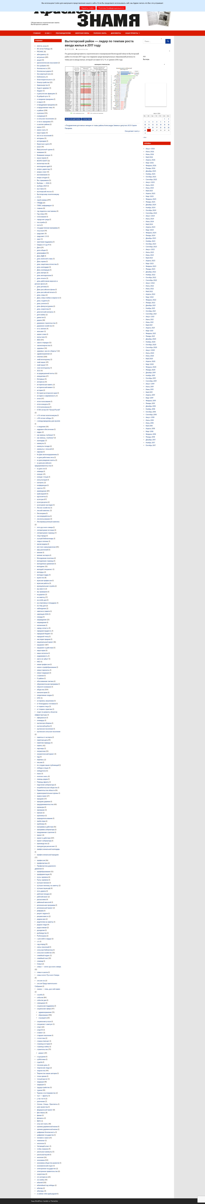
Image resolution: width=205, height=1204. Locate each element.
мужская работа (43, 583)
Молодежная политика (45, 558)
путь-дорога (41, 891)
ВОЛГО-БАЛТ (42, 161)
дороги (39, 320)
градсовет (40, 234)
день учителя (42, 303)
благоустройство (43, 82)
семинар (40, 961)
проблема (40, 824)
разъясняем (41, 899)
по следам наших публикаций (48, 765)
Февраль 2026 (151, 165)
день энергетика (43, 309)
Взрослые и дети (43, 144)
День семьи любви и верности (48, 298)
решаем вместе (42, 916)
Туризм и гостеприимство (46, 1093)
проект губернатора (44, 841)
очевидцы (40, 720)
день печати (41, 278)
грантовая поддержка (45, 242)
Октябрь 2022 (151, 277)
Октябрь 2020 (151, 345)
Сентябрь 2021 (151, 314)
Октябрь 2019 (151, 378)
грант (39, 239)
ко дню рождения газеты (46, 460)
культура (40, 499)
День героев (41, 261)
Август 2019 (150, 384)
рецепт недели (42, 913)
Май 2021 (149, 325)
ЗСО (38, 371)
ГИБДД (39, 203)
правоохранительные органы (47, 793)
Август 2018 (150, 417)
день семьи (41, 295)
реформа (40, 911)
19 (152, 127)
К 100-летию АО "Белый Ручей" (48, 410)
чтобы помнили (42, 1149)
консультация (42, 480)
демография (41, 253)
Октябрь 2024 (151, 210)
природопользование (44, 818)
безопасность (42, 68)
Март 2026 (150, 163)
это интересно (42, 1177)
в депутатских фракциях (46, 94)
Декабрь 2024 (151, 205)
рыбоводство (42, 933)
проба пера (41, 821)
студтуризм (41, 1057)
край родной (41, 494)
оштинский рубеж (43, 726)
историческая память (45, 385)
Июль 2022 (150, 286)
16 (168, 124)
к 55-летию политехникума (47, 415)
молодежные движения (45, 564)
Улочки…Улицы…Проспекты (47, 1104)
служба (39, 995)
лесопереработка (43, 516)
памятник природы (44, 743)
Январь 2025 (150, 202)
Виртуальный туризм (44, 150)
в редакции (41, 116)
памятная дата (42, 740)
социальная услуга (44, 1021)
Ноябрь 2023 (150, 241)
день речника (42, 287)
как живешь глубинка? (45, 435)
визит (39, 147)
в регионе (40, 113)
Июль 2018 (150, 420)
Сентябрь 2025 (151, 179)
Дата (38, 247)
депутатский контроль (45, 312)
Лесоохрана (41, 513)
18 (148, 127)
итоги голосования (43, 401)
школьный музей (43, 1155)
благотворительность (45, 80)
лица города (41, 536)
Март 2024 (150, 230)
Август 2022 (150, 283)
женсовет (40, 331)
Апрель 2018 (150, 428)
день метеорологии (44, 275)
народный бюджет (43, 634)
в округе (40, 102)
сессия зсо (41, 981)
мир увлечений (42, 550)
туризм (39, 1090)
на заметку (41, 597)
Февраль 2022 (151, 300)
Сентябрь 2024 (151, 213)
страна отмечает (43, 1041)
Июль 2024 (150, 219)
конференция (42, 485)
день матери (41, 273)
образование (43, 1015)
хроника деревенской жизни (47, 1127)
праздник (40, 799)
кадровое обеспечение (45, 429)
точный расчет (42, 1079)
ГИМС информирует (44, 205)
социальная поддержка (45, 1006)
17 (145, 127)
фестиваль (41, 1113)
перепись (40, 760)
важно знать (41, 130)
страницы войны (43, 1047)
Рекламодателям (63, 33)
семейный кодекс (43, 955)
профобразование (43, 872)
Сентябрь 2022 (151, 280)
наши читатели (42, 653)
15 (164, 124)
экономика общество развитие (48, 1163)
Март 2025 (150, 196)
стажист (40, 1033)
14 (160, 124)
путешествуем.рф (43, 888)
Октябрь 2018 (151, 412)
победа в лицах (42, 768)
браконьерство (42, 85)
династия (40, 317)
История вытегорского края (47, 393)
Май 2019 (149, 392)
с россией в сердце (44, 939)
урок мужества (42, 1107)
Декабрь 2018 (151, 406)
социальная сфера (44, 1009)
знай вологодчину (43, 359)
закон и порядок (43, 343)
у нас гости (41, 1099)
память (39, 746)
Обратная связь (82, 33)
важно (39, 127)
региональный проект (45, 908)
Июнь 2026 (150, 154)
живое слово (41, 334)
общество (40, 690)
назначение (41, 625)
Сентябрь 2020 (151, 347)
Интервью (40, 379)
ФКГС (39, 1121)
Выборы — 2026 (43, 183)
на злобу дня (42, 600)
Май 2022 (149, 291)
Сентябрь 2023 (151, 247)
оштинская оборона (44, 723)
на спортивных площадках (46, 603)
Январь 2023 (150, 269)
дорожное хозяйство (44, 326)
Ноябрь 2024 (150, 207)
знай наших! (41, 365)
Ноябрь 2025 (150, 174)
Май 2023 (149, 258)
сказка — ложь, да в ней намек (48, 989)
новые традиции (43, 673)
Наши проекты (131, 33)
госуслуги (40, 231)
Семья (39, 964)
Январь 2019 (150, 403)
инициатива (41, 376)
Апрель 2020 (150, 361)
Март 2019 (149, 398)
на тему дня (41, 606)
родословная (42, 928)
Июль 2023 (150, 252)
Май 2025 (149, 191)
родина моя (41, 919)
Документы (116, 33)
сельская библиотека (45, 950)
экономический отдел (45, 1166)
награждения (41, 622)
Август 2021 (150, 317)
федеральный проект (45, 1110)
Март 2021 (149, 331)
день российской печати (46, 292)
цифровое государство (45, 1135)
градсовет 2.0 (42, 236)
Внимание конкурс (43, 155)
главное (40, 208)
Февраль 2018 (151, 434)
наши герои (41, 650)
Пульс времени (42, 880)
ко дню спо (41, 469)
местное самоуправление (46, 547)
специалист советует (45, 1024)
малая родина (42, 544)
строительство (83, 49)
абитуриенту (41, 54)
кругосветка (41, 497)
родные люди (42, 925)
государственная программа (47, 228)
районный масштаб (44, 902)
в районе (40, 110)
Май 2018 (149, 426)
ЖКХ (38, 340)
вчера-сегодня (42, 178)
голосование (41, 217)
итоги (39, 399)
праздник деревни (43, 801)
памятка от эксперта (44, 737)
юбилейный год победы (45, 1185)
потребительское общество (47, 788)
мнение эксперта (43, 555)
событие (40, 997)
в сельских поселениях (45, 119)
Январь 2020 (150, 370)
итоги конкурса (42, 404)
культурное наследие (45, 505)
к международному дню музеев (48, 421)
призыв (39, 813)
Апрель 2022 (150, 294)
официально (41, 718)
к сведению (41, 427)
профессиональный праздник (48, 855)
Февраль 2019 (151, 401)
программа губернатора (45, 830)
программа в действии (45, 827)
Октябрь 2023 (151, 244)
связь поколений (43, 947)
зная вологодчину (43, 368)
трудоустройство (43, 1087)
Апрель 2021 (150, 328)
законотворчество (43, 345)
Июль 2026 (150, 152)
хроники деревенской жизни (47, 1129)
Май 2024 (149, 224)
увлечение (41, 1101)
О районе (40, 678)
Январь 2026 (150, 168)
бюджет (40, 91)
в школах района (43, 124)
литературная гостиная (45, 530)
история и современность (46, 396)
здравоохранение (43, 354)
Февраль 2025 (151, 199)
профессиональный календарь (48, 849)
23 (168, 127)
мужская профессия (44, 581)
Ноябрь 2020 (150, 342)
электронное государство (46, 1169)
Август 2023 (150, 249)
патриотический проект (45, 754)
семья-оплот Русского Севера (48, 975)
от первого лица (43, 706)
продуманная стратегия (45, 832)
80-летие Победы (43, 49)
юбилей (40, 1183)
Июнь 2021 (149, 322)
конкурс (40, 474)
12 (152, 124)
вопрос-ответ (42, 172)
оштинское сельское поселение (48, 732)
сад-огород (41, 944)
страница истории (43, 1044)
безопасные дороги (44, 71)
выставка (40, 189)
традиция (40, 1085)
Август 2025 (150, 182)
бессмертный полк (44, 74)
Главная (36, 33)
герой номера (42, 200)
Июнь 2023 (150, 255)
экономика (41, 1160)
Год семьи (40, 214)
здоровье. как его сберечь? (47, 351)
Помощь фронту (43, 782)
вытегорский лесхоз (44, 192)
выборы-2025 (42, 186)
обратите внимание (44, 687)
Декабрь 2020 (151, 339)
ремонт (41, 1053)
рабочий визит (42, 897)
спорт (39, 1027)
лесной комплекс (43, 510)
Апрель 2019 (150, 395)
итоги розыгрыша (43, 407)
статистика (86, 119)
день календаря (43, 267)
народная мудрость (44, 631)
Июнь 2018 (150, 423)
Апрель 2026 (150, 160)
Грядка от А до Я (43, 245)
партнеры (40, 748)
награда (40, 617)
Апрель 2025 (150, 193)
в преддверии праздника (46, 105)
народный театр (43, 636)
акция (39, 60)
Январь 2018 (150, 437)
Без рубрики (41, 66)
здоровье (40, 348)
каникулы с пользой (44, 449)
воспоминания (42, 175)
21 (160, 127)
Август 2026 (150, 149)
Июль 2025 (150, 185)
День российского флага (46, 289)
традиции (40, 1082)
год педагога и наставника (46, 211)
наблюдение (41, 608)
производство (42, 844)
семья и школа (42, 972)
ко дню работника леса (45, 457)
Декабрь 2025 (151, 171)
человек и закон (43, 1138)
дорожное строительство (46, 323)
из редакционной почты (45, 373)
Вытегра (146, 59)
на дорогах (41, 594)
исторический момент (45, 387)
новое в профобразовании (46, 667)
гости (39, 225)
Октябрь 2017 (151, 445)
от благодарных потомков (46, 704)
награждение (41, 620)
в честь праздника (43, 122)
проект (39, 835)
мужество (40, 578)
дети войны (41, 315)
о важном (40, 676)
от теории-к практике (44, 709)
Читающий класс (43, 1146)
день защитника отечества (47, 264)
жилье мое (41, 337)
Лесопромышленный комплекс (48, 522)
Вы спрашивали (43, 180)
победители (41, 771)
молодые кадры (43, 575)
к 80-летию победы (44, 418)
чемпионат (41, 1141)
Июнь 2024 (150, 221)
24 (145, 130)
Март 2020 (150, 364)
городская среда (43, 219)
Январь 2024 (150, 235)
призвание (41, 810)
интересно (41, 382)
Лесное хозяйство (43, 508)
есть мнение (41, 329)
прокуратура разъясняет (46, 846)
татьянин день (42, 1065)
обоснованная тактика (45, 681)
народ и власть (42, 628)
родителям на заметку (45, 922)
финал (39, 1115)
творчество (41, 1071)
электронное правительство (47, 1171)
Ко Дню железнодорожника (47, 454)
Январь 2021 (150, 336)
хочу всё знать (42, 1124)
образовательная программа (47, 684)
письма (39, 762)
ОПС (39, 698)
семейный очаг (42, 958)
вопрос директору (43, 169)
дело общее (41, 250)
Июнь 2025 (150, 188)
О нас (47, 33)
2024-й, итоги (42, 46)
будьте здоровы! (43, 88)
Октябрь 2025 (151, 177)
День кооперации (43, 270)
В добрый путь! (42, 96)
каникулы (40, 443)
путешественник (43, 883)
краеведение (41, 491)
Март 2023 (150, 263)
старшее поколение (44, 1035)
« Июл (144, 137)
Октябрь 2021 (151, 311)
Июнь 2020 (150, 356)
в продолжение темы (44, 107)
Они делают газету (132, 131)
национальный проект (45, 642)
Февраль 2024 (151, 233)
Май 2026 (149, 157)
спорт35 (40, 1030)
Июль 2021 (150, 319)
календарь (41, 441)
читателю (40, 1143)
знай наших (41, 362)
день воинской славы (45, 259)
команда (40, 471)
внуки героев (41, 158)
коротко (40, 488)
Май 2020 (149, 359)
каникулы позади (43, 446)
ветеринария (41, 141)
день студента (42, 301)
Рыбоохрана (41, 936)
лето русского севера (45, 527)
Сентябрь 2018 (151, 415)
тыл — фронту (42, 1096)
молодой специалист (44, 569)
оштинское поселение (45, 729)
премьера (40, 807)
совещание (41, 1003)
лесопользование (43, 519)
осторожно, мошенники (45, 701)
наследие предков (43, 639)
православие (41, 796)
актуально (41, 57)
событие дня (41, 1000)
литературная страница (45, 533)
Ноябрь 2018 (150, 409)
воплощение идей (43, 166)
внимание (40, 152)
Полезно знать (100, 33)
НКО (38, 662)
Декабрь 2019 (151, 373)
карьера (40, 452)
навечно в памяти (43, 611)
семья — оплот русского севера (49, 967)
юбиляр (40, 1188)
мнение (39, 552)
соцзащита (43, 1018)
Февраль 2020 (151, 367)
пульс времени (42, 877)
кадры (39, 432)
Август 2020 (150, 350)
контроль (40, 483)
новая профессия (43, 664)
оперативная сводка (44, 695)
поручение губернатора (45, 785)
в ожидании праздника (45, 99)
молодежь (40, 566)
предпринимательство (45, 804)
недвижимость (42, 656)
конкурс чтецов (42, 477)
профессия (41, 860)
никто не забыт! (42, 659)
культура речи (42, 502)
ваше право (41, 133)
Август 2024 (150, 216)
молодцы (40, 572)
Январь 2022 (150, 303)
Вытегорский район (73, 119)
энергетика (41, 1174)
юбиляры (40, 1191)
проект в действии (43, 838)
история (40, 390)
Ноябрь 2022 (150, 275)
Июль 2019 (150, 387)
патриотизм (41, 751)
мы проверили (42, 592)
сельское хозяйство (44, 953)
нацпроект (41, 645)
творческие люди (43, 1068)
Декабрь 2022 (151, 272)
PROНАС (40, 52)
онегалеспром (42, 692)
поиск (39, 774)
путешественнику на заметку (47, 886)
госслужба (41, 222)
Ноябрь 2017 (150, 443)
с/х (38, 941)
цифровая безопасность (46, 1132)
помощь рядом (42, 779)
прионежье (41, 816)
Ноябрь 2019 (150, 375)
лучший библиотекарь (45, 539)
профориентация (43, 874)
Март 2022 (150, 297)
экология (40, 1157)
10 (145, 124)
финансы (40, 1118)
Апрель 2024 (150, 227)
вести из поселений (44, 136)
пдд (38, 757)
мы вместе (41, 589)
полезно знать (42, 776)
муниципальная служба (45, 586)
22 (164, 127)
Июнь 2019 (150, 389)
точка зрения (41, 1076)
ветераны (40, 138)
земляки (40, 357)
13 (156, 124)
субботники (41, 1059)
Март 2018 (149, 431)
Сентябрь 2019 (151, 381)
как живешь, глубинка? (45, 438)
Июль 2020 (150, 353)
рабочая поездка (43, 894)
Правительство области (46, 790)
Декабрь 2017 (151, 440)
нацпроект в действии (45, 648)
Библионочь (41, 77)
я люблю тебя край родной (47, 1194)
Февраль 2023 (151, 266)
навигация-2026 (43, 614)
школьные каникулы (44, 1152)
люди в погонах (42, 541)
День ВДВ (40, 256)
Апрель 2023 (150, 261)
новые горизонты (43, 670)
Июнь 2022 (150, 289)
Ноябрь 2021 (150, 308)
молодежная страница (45, 561)
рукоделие (41, 930)
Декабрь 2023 (151, 238)
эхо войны (41, 1180)
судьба (39, 1062)
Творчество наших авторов (47, 1073)
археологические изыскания (47, 63)
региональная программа (46, 905)
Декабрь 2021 (151, 305)
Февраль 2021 (151, 333)
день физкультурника (45, 306)
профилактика (42, 863)
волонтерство (42, 163)
